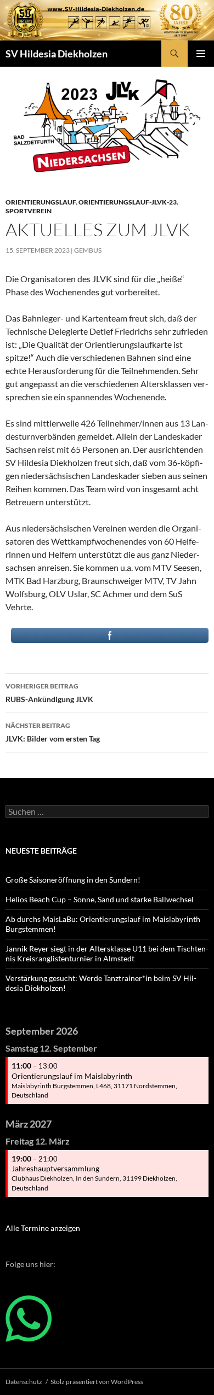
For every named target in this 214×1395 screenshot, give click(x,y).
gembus (88, 250)
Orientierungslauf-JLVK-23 (127, 202)
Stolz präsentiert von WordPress (96, 1382)
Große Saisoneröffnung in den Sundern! (72, 879)
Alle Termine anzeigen (42, 1228)
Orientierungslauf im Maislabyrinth (72, 1076)
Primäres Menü (201, 53)
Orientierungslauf (40, 202)
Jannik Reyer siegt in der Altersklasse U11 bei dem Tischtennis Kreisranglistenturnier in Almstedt (107, 953)
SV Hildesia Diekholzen (56, 54)
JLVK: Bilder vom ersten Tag (52, 732)
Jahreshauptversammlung (55, 1168)
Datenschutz (23, 1382)
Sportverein (28, 211)
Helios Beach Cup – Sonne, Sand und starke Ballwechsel (99, 899)
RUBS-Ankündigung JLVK (49, 693)
